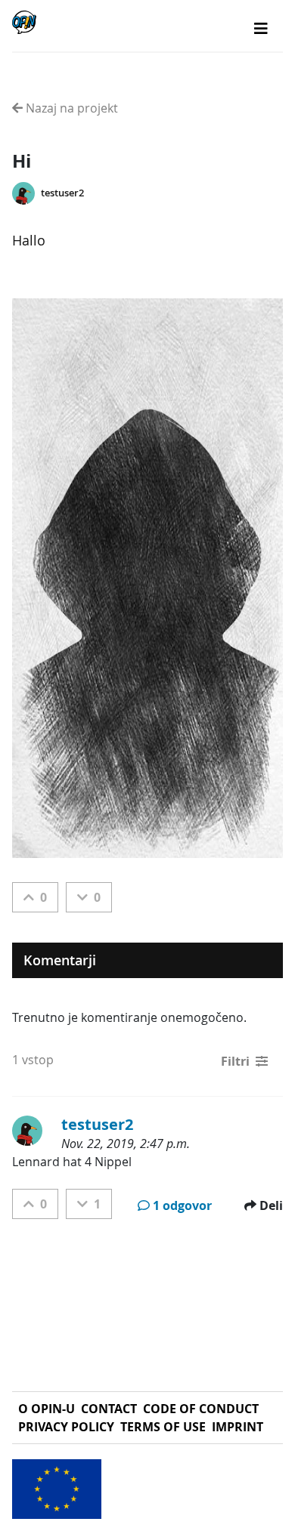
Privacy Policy (66, 1426)
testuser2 (62, 193)
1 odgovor (182, 1205)
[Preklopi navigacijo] (261, 28)
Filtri (235, 1061)
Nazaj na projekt (70, 108)
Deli (271, 1205)
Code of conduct (201, 1408)
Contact (109, 1408)
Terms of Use (163, 1426)
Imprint (237, 1426)
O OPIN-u (46, 1408)
